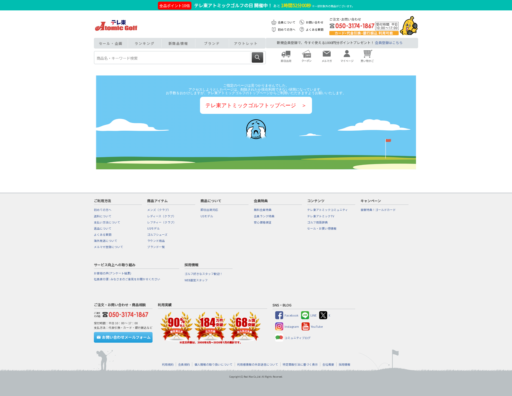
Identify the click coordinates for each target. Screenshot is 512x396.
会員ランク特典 (264, 216)
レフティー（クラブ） (161, 222)
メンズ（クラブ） (159, 210)
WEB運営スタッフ (196, 280)
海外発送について (105, 241)
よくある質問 (314, 29)
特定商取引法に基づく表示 (300, 364)
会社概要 (328, 364)
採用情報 (344, 364)
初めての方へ (286, 29)
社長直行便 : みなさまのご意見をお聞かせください (127, 279)
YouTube (317, 327)
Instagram (292, 327)
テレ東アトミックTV (320, 216)
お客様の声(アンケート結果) (112, 273)
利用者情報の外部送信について (257, 364)
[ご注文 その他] (124, 314)
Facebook (291, 315)
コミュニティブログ (298, 338)
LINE (313, 315)
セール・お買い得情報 (322, 228)
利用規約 (168, 364)
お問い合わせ (314, 22)
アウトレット (246, 43)
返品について (102, 228)
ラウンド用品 (156, 241)
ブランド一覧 (156, 247)
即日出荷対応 (209, 210)
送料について (102, 216)
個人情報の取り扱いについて (213, 364)
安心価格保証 (262, 222)
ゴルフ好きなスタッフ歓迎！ (204, 274)
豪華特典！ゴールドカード (378, 210)
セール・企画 (111, 43)
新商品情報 (179, 43)
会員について (286, 22)
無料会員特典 (262, 210)
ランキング (145, 43)
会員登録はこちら (389, 42)
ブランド (212, 43)
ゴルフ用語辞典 (317, 222)
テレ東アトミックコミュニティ (327, 210)
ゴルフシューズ (157, 235)
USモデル (153, 228)
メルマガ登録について (108, 247)
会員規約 (184, 364)
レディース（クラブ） (161, 216)
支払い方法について (107, 222)
